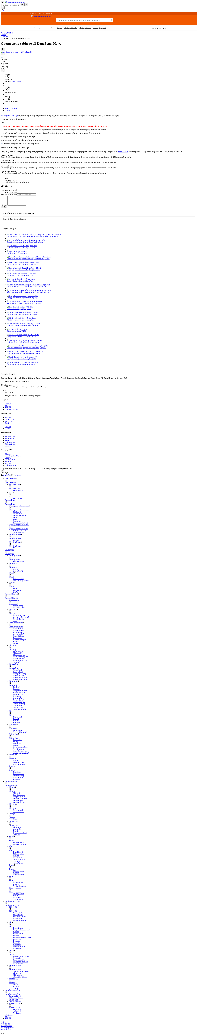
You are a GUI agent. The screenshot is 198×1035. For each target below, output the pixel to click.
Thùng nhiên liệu (18, 532)
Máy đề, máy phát (15, 542)
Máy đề (15, 548)
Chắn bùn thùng (18, 776)
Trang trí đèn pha (18, 636)
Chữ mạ (15, 984)
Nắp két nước (17, 918)
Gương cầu (17, 958)
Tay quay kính (18, 707)
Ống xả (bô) (17, 521)
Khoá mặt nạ (17, 740)
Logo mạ (16, 986)
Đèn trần (8, 446)
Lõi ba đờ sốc (17, 632)
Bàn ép (15, 588)
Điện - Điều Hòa (10, 479)
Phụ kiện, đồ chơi (15, 1003)
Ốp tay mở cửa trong (20, 833)
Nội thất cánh (13, 821)
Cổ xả (15, 517)
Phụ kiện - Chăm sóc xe (13, 990)
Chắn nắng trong (10, 442)
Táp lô (7, 440)
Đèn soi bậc (17, 939)
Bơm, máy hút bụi (15, 996)
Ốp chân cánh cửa (19, 615)
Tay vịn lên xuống (19, 812)
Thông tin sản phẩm (11, 108)
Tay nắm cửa (17, 705)
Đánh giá (8, 110)
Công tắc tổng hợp (19, 802)
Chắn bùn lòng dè (19, 655)
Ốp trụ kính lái (18, 810)
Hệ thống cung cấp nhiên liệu (19, 525)
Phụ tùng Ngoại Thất (12, 901)
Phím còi (16, 884)
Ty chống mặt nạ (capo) (21, 753)
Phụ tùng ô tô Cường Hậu (9, 116)
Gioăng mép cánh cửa (20, 677)
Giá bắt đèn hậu (18, 777)
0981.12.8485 (16, 81)
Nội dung (4, 205)
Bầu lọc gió (17, 512)
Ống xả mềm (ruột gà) (20, 523)
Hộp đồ (15, 895)
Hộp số (11, 573)
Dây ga (15, 519)
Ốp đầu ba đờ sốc (19, 634)
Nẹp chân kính (18, 694)
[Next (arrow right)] (4, 1033)
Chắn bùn (8, 425)
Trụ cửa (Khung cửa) (20, 732)
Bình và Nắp (13, 907)
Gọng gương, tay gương (21, 956)
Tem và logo (13, 979)
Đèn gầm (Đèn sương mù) (13, 456)
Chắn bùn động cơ (19, 653)
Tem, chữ (8, 463)
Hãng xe (59, 28)
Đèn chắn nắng (18, 928)
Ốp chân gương (18, 963)
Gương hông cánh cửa (20, 962)
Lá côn (15, 592)
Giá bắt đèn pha (18, 628)
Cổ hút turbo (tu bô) (19, 515)
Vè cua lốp (16, 662)
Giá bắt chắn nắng (19, 764)
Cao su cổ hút (17, 513)
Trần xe (3, 35)
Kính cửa (16, 719)
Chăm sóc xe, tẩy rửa (16, 998)
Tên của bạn (5, 192)
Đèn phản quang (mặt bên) (22, 937)
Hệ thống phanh (14, 555)
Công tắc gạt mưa (19, 797)
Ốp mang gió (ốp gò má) (21, 617)
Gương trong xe (6, 36)
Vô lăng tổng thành (19, 886)
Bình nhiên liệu (18, 913)
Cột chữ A (12, 804)
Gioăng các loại (10, 444)
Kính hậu (16, 721)
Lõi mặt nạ (16, 742)
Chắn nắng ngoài (10, 465)
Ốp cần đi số (17, 897)
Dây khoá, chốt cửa (19, 692)
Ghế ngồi (12, 814)
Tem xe (15, 988)
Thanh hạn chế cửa (19, 709)
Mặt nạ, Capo (13, 734)
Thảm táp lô (17, 1011)
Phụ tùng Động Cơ (11, 500)
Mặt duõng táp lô (18, 854)
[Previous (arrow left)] (1, 1033)
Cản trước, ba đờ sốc (16, 623)
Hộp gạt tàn (17, 829)
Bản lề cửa (16, 687)
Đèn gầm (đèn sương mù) (21, 930)
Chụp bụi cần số (18, 894)
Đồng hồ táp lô (18, 852)
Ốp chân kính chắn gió (20, 747)
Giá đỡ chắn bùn (18, 658)
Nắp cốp (16, 856)
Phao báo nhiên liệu (19, 530)
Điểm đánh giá (5, 190)
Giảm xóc (16, 569)
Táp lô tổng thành (19, 859)
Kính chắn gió (17, 717)
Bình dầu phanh (18, 561)
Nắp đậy (16, 831)
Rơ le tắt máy (17, 498)
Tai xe (15, 621)
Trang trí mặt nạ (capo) (20, 751)
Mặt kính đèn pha (19, 946)
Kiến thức (49, 13)
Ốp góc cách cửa (18, 700)
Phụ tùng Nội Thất (7, 33)
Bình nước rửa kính (19, 916)
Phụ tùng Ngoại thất (99, 28)
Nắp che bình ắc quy (20, 660)
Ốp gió (7, 423)
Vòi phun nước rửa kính (21, 971)
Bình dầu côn (17, 590)
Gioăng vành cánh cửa (20, 679)
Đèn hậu (8, 458)
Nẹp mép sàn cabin (19, 844)
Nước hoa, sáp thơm (15, 1001)
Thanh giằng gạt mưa (20, 977)
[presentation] (2, 54)
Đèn (10, 922)
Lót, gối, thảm (13, 1000)
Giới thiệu (33, 13)
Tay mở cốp (17, 861)
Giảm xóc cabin (18, 571)
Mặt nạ (15, 745)
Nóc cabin (12, 755)
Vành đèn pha (17, 638)
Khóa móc (16, 779)
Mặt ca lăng (9, 421)
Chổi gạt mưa (17, 975)
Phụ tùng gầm (9, 550)
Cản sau (15, 643)
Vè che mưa (17, 1013)
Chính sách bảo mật (11, 409)
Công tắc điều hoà (19, 795)
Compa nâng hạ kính (20, 691)
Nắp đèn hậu (17, 948)
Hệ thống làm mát (15, 534)
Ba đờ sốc (8, 417)
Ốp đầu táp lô (17, 857)
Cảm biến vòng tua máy (21, 581)
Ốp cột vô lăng (18, 882)
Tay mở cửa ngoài (19, 702)
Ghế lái (15, 819)
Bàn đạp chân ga (18, 842)
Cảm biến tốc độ (18, 579)
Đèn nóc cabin (18, 933)
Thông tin (41, 13)
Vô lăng (12, 876)
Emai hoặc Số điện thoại (9, 194)
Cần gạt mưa (17, 973)
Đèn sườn (16, 941)
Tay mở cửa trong (19, 704)
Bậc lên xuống (9, 419)
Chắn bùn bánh (18, 651)
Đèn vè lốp (16, 943)
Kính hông (16, 722)
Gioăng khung (18, 672)
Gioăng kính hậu (18, 675)
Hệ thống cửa (13, 681)
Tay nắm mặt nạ (18, 749)
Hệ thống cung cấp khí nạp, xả (19, 506)
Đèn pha (8, 454)
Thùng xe (12, 766)
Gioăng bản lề (17, 670)
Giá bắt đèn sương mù (20, 657)
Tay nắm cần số (18, 899)
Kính (11, 711)
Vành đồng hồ (18, 863)
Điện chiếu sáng (14, 484)
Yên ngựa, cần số (15, 888)
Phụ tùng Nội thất (85, 28)
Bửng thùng (17, 772)
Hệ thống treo (13, 563)
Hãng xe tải (8, 1015)
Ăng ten (15, 760)
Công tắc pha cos (18, 800)
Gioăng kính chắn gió (20, 674)
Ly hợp (11, 582)
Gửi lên (4, 207)
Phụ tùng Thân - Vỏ (70, 28)
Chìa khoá (16, 793)
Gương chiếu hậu (10, 459)
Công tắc (12, 787)
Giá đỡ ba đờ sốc (18, 630)
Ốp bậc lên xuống (19, 607)
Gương (11, 950)
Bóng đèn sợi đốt (18, 490)
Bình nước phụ (18, 915)
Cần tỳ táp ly (17, 827)
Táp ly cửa (16, 835)
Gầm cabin (13, 645)
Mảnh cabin (13, 724)
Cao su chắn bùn (18, 774)
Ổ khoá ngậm (17, 698)
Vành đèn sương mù (20, 640)
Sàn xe (11, 836)
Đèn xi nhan (17, 945)
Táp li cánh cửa (10, 437)
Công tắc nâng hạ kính (20, 798)
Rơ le (11, 492)
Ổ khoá (7, 428)
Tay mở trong (9, 438)
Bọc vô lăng (17, 1009)
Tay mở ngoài (9, 461)
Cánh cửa (8, 427)
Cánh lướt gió (17, 730)
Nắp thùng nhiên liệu (20, 920)
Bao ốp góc (13, 609)
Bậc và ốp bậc (14, 600)
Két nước (16, 540)
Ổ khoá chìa (17, 696)
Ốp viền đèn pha (18, 619)
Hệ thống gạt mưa (15, 965)
